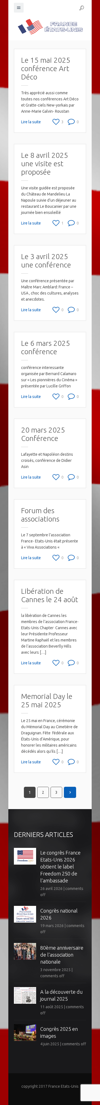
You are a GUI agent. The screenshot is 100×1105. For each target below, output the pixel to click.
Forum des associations (40, 514)
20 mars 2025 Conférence (43, 434)
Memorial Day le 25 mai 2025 (46, 700)
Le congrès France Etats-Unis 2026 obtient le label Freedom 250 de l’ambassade (60, 866)
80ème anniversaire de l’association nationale (61, 954)
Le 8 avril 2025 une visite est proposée (44, 163)
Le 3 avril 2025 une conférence (46, 260)
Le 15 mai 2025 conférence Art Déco (45, 68)
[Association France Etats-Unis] (50, 26)
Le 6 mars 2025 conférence (45, 347)
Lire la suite (31, 122)
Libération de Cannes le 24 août (49, 595)
